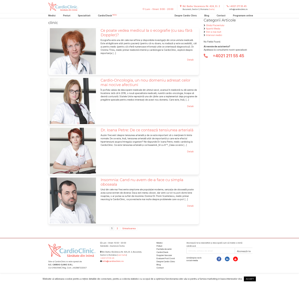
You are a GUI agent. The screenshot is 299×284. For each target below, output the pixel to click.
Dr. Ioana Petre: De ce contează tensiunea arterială (147, 130)
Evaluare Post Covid (166, 258)
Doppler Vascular (164, 255)
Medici (52, 15)
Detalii (190, 59)
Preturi (66, 15)
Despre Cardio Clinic (186, 15)
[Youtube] (235, 259)
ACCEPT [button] (250, 279)
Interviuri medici (214, 35)
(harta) (212, 9)
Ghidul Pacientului (215, 25)
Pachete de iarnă (164, 249)
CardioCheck (105, 15)
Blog (206, 15)
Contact (221, 15)
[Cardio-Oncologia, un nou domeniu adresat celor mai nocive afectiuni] (73, 100)
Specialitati (84, 15)
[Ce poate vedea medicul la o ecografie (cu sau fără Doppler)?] (73, 51)
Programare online (243, 15)
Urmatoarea (129, 228)
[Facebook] (219, 259)
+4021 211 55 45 (238, 6)
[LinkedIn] (227, 259)
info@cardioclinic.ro (238, 9)
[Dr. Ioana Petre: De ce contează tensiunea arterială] (73, 150)
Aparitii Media (213, 28)
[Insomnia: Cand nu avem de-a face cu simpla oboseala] (73, 200)
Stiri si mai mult (213, 32)
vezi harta (122, 255)
